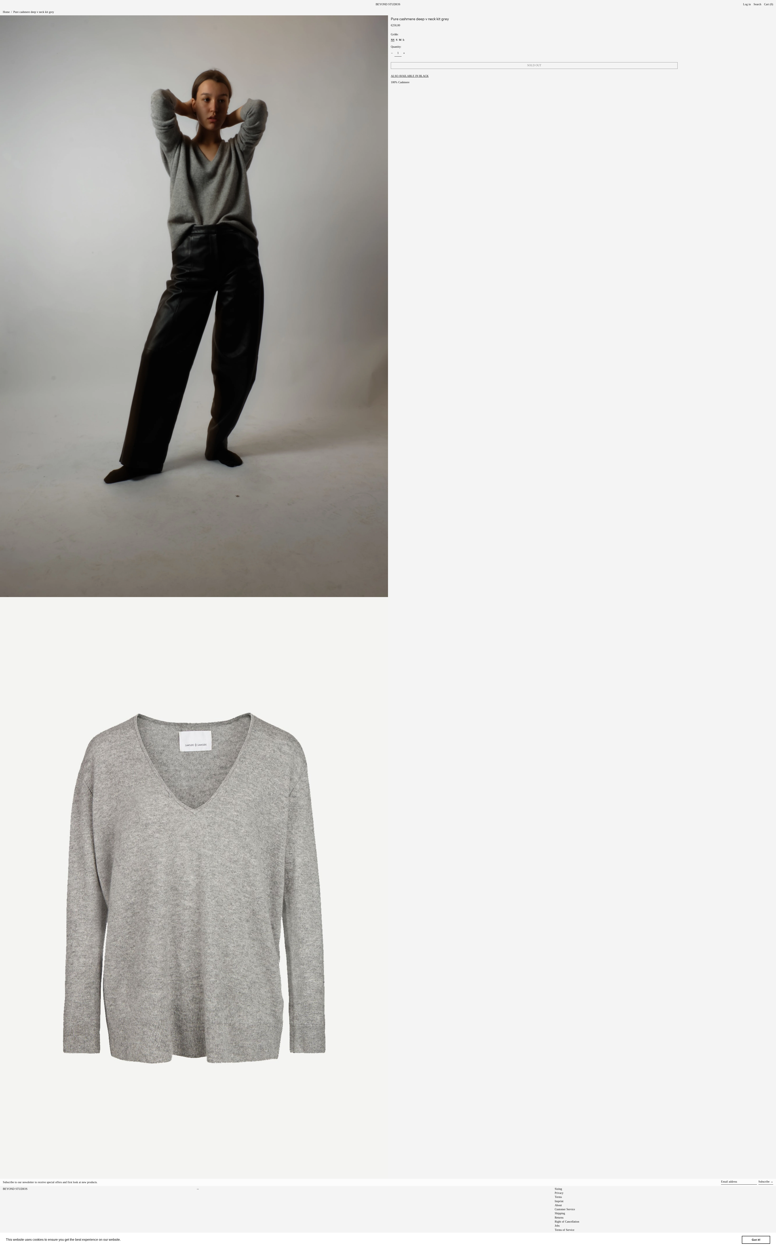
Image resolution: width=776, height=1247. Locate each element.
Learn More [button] (130, 1239)
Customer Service (565, 1209)
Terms (558, 1197)
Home (6, 12)
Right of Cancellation (567, 1221)
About (558, 1205)
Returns (559, 1217)
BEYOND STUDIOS (388, 4)
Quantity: (396, 46)
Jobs (557, 1225)
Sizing (558, 1188)
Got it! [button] (756, 1239)
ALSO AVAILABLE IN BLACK (410, 75)
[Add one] (404, 53)
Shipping (560, 1213)
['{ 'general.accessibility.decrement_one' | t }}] (391, 53)
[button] (768, 4)
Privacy (559, 1192)
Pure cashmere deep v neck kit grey (33, 12)
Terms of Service (564, 1229)
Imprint (559, 1201)
